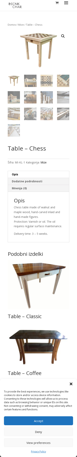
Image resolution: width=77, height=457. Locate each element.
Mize (21, 24)
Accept (38, 421)
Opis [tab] (15, 174)
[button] (71, 384)
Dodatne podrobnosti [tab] (27, 181)
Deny (38, 432)
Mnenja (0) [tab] (19, 188)
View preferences (38, 443)
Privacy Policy (38, 451)
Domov (12, 24)
